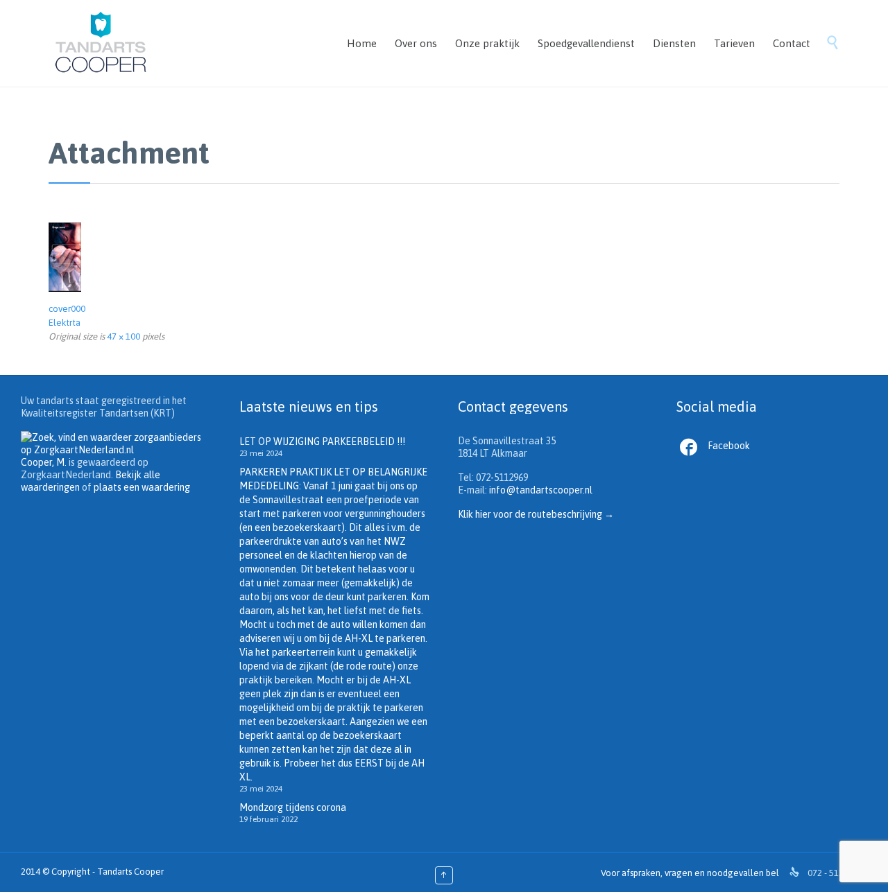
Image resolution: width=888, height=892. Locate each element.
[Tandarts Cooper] (101, 43)
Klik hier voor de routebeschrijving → (536, 514)
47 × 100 (123, 336)
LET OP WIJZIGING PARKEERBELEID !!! (322, 441)
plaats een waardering (142, 487)
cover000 (67, 309)
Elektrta (64, 322)
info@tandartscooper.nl (540, 490)
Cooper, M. (44, 462)
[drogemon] (444, 257)
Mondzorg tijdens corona (292, 807)
